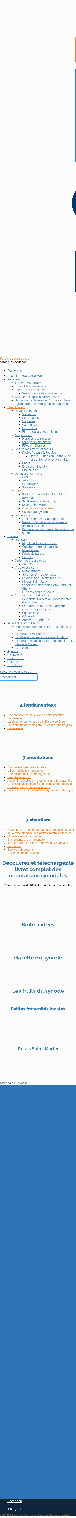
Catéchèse (29, 424)
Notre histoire (31, 571)
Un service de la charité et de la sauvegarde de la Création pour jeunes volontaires (39, 785)
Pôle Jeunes (30, 417)
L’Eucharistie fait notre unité (25, 770)
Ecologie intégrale (34, 466)
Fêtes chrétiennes (34, 445)
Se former (29, 487)
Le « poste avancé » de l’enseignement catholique (40, 790)
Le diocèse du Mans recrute (41, 578)
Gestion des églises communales (37, 397)
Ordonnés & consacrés (30, 560)
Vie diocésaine (24, 567)
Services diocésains (20, 849)
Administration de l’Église (32, 595)
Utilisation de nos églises (23, 852)
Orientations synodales (37, 508)
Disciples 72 (30, 470)
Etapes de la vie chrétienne (40, 431)
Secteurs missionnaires (30, 390)
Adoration (29, 480)
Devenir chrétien (26, 411)
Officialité (28, 616)
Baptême (28, 421)
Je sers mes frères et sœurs (34, 449)
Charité (27, 463)
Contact (12, 661)
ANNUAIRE (29, 564)
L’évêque (21, 539)
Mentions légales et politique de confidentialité (50, 1515)
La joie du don (24, 647)
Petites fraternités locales (39, 452)
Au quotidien (23, 435)
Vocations (29, 414)
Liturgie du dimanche (36, 442)
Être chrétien (16, 407)
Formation (14, 846)
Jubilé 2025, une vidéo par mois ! (44, 519)
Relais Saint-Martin (34, 505)
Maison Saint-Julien (35, 581)
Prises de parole (33, 553)
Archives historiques (36, 620)
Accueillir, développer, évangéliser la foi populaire (39, 780)
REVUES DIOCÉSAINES (23, 623)
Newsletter (14, 665)
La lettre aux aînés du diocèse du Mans (41, 637)
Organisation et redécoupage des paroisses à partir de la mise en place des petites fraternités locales (40, 831)
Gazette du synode (35, 512)
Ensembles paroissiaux (30, 386)
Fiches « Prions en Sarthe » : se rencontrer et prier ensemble (50, 457)
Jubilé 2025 (22, 515)
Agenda (12, 651)
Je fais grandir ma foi (29, 473)
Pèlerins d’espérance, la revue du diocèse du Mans (44, 524)
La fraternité (15, 728)
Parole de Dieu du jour (15, 358)
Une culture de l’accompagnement (29, 774)
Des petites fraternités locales (26, 767)
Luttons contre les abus (38, 592)
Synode (20, 491)
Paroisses (13, 379)
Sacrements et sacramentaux (26, 839)
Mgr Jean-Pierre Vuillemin (39, 543)
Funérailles (29, 428)
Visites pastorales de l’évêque (42, 393)
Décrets (27, 557)
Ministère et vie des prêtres (24, 836)
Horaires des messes (36, 438)
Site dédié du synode (14, 1083)
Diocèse (12, 536)
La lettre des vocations (30, 634)
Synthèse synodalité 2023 (39, 501)
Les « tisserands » (19, 777)
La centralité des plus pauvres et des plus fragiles (39, 725)
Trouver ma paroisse (29, 383)
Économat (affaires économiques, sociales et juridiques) (45, 607)
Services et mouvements (39, 574)
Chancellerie (30, 613)
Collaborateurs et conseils (40, 546)
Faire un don (15, 658)
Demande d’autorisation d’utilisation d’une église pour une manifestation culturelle (42, 402)
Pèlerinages (30, 484)
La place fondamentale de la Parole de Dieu (36, 721)
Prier (25, 477)
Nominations (30, 550)
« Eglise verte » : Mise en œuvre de (37, 842)
